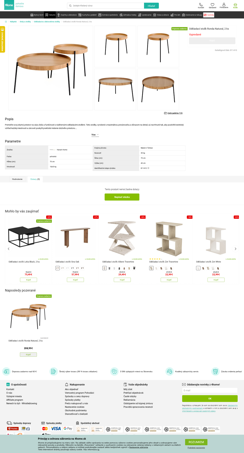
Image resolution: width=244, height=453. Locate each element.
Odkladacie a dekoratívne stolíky (47, 22)
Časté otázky (130, 396)
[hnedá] (77, 268)
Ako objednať (71, 389)
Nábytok (13, 22)
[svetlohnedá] (58, 268)
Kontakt (10, 389)
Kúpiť (212, 40)
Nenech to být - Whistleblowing (21, 403)
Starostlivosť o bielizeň (76, 414)
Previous (8, 248)
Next (235, 248)
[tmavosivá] (134, 268)
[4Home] (7, 21)
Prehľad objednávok (133, 393)
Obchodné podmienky (76, 410)
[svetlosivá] (166, 268)
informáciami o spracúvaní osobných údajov (198, 411)
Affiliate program (14, 400)
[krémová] (104, 268)
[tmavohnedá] (82, 268)
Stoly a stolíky (25, 22)
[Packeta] (12, 428)
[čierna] (72, 268)
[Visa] (56, 428)
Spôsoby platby (72, 400)
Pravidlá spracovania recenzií (138, 407)
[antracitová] (109, 268)
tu (98, 449)
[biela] (67, 268)
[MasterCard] (45, 428)
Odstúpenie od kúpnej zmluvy (138, 403)
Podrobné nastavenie (196, 448)
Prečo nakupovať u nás (76, 403)
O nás (9, 393)
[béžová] (63, 268)
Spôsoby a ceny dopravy (77, 396)
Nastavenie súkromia (138, 447)
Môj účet (128, 389)
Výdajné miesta (14, 396)
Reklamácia (129, 400)
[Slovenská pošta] (26, 428)
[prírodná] (129, 268)
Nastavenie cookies (74, 407)
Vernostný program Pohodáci (79, 393)
